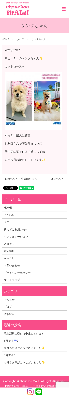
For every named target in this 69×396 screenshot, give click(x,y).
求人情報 (9, 251)
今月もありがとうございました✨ (24, 347)
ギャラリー (10, 258)
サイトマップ (12, 279)
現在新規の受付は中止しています (24, 333)
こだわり (9, 214)
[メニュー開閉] (64, 9)
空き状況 (9, 314)
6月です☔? (11, 340)
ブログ (20, 39)
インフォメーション (16, 236)
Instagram (30, 391)
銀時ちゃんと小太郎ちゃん (21, 178)
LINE (38, 391)
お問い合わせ (12, 265)
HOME (5, 39)
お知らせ (9, 299)
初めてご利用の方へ (16, 229)
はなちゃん (57, 178)
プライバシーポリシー (17, 272)
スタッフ (9, 243)
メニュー (9, 222)
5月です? (9, 355)
